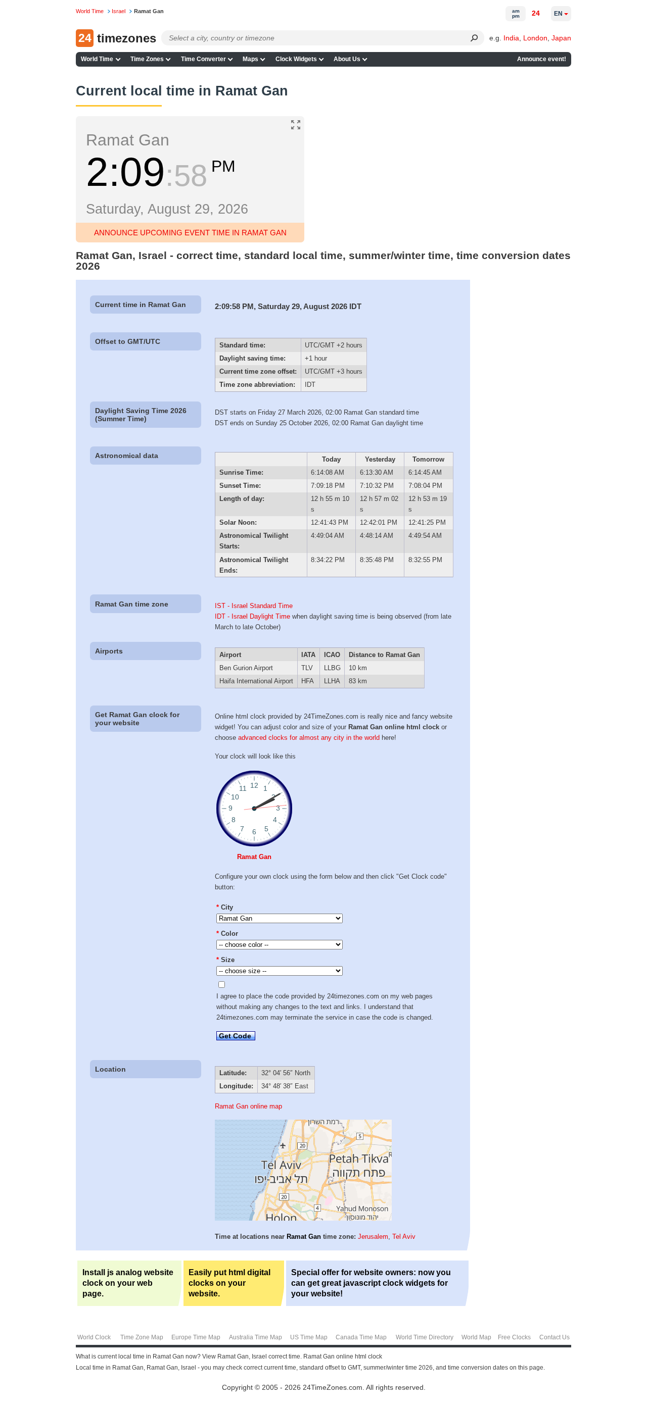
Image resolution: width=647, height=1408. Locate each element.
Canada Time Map (361, 1337)
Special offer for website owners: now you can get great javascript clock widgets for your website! (371, 1283)
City (224, 907)
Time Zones (147, 59)
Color (227, 933)
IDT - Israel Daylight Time (252, 616)
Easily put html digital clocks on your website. (229, 1283)
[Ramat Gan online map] (303, 1218)
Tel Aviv (403, 1236)
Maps (250, 59)
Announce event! (541, 59)
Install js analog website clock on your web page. (127, 1283)
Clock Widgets (296, 59)
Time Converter (203, 59)
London (535, 38)
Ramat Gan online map (248, 1106)
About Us (347, 59)
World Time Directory (424, 1337)
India (511, 38)
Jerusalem (373, 1236)
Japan (561, 38)
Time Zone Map (141, 1337)
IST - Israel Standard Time (254, 606)
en (558, 13)
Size (225, 960)
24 (536, 13)
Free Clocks (514, 1337)
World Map (476, 1337)
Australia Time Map (255, 1337)
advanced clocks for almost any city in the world (309, 737)
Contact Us (554, 1337)
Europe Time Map (195, 1337)
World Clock (94, 1337)
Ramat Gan (254, 857)
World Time (97, 59)
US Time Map (309, 1337)
